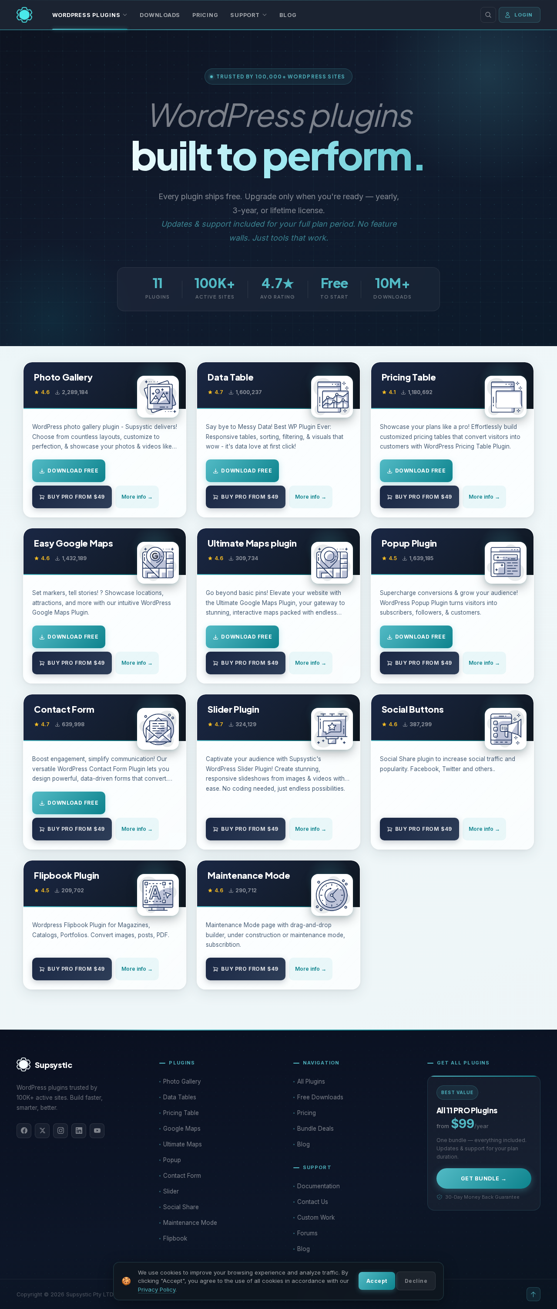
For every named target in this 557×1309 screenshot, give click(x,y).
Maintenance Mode (249, 875)
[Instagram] (60, 1130)
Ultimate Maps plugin (252, 543)
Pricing (205, 15)
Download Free (72, 470)
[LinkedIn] (78, 1130)
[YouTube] (97, 1130)
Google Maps (182, 1128)
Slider (171, 1191)
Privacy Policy (156, 1289)
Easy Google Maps (73, 543)
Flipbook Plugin (66, 875)
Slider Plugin (233, 709)
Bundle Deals (315, 1128)
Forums (307, 1233)
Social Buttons (413, 709)
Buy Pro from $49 (76, 496)
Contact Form (64, 709)
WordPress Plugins (86, 15)
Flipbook (175, 1238)
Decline (416, 1281)
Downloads (160, 15)
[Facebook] (24, 1130)
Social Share (181, 1207)
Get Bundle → (484, 1178)
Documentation (318, 1186)
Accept (376, 1281)
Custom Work (316, 1217)
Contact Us (312, 1201)
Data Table (230, 377)
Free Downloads (320, 1097)
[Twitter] (42, 1130)
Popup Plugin (409, 543)
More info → (137, 496)
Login (523, 15)
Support (244, 15)
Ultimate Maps (182, 1144)
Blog (288, 15)
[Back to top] (533, 1294)
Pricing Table (409, 377)
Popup (172, 1159)
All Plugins (311, 1081)
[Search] (488, 15)
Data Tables (179, 1097)
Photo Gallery (63, 377)
